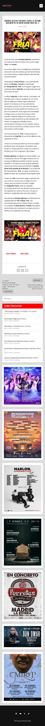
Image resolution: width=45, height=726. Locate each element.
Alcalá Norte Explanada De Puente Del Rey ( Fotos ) (22, 349)
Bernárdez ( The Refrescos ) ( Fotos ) (17, 326)
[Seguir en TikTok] (28, 713)
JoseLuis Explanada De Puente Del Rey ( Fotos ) (21, 358)
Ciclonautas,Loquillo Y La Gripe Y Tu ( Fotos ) (20, 311)
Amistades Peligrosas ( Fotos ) (15, 319)
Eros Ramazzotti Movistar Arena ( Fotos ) (19, 341)
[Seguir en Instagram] (16, 713)
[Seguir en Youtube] (20, 713)
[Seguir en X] (24, 713)
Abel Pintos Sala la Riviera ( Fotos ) (17, 334)
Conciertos (17, 313)
